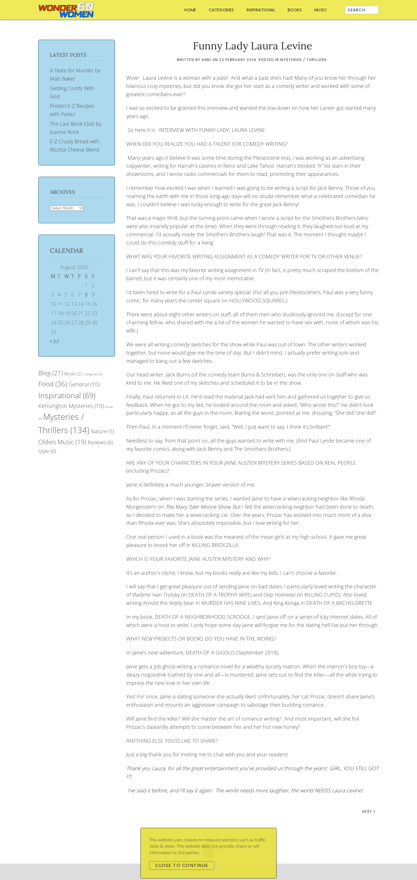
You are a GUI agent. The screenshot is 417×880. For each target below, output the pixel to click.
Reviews (100, 442)
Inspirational (261, 10)
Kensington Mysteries (71, 406)
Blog (50, 373)
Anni (206, 59)
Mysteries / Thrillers (303, 59)
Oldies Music (62, 441)
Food (52, 383)
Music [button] (320, 10)
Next (367, 811)
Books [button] (295, 10)
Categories (92, 374)
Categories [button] (221, 10)
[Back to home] (67, 10)
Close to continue (181, 865)
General (84, 384)
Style (47, 451)
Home (190, 10)
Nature (102, 431)
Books (73, 373)
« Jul (54, 340)
